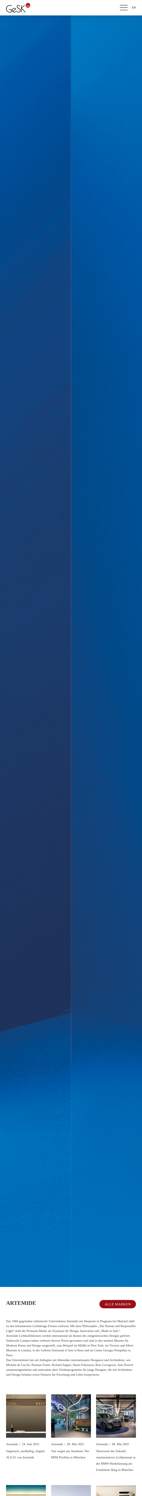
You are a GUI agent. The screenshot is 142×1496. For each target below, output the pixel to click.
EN (134, 7)
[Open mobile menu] (124, 7)
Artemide (12, 1444)
